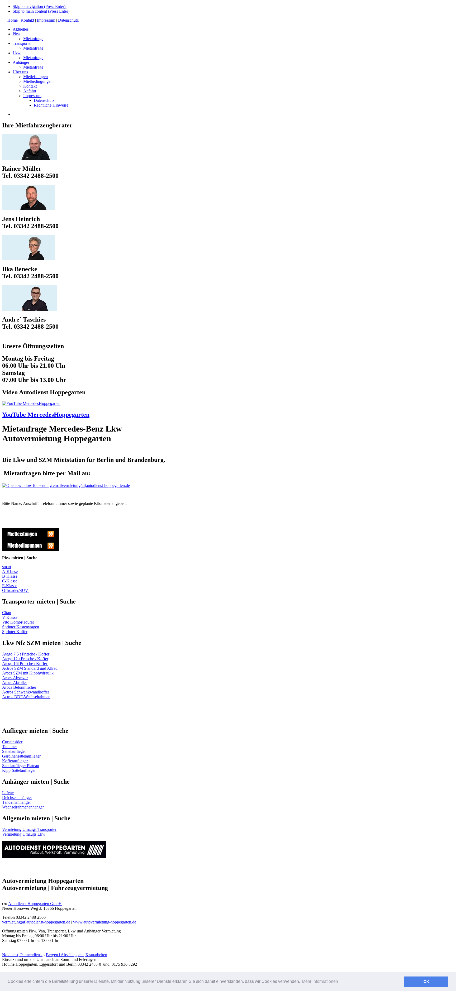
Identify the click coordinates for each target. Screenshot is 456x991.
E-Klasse (9, 585)
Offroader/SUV (15, 590)
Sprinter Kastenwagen (20, 627)
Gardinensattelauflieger (21, 756)
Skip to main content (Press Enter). (41, 11)
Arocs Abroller (14, 682)
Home (12, 20)
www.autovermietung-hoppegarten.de (104, 922)
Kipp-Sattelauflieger (19, 770)
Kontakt (27, 20)
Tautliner (9, 746)
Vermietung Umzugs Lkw (23, 834)
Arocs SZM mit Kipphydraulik (28, 673)
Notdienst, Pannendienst (22, 954)
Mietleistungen (35, 76)
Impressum (46, 20)
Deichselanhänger (17, 797)
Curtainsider (12, 742)
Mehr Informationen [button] (320, 981)
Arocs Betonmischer (19, 687)
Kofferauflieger (15, 761)
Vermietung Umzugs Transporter (29, 829)
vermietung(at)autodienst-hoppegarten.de (96, 485)
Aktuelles (20, 29)
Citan (6, 612)
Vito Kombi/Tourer (18, 622)
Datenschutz (68, 20)
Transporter (22, 43)
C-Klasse (9, 581)
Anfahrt (29, 91)
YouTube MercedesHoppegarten (45, 414)
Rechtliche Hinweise (51, 105)
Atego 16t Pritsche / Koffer (25, 663)
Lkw (17, 53)
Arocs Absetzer (15, 678)
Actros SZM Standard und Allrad (30, 668)
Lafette (8, 793)
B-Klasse (9, 576)
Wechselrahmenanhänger (23, 807)
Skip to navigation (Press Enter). (39, 6)
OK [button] (426, 981)
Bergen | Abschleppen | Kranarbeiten (76, 954)
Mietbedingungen (38, 81)
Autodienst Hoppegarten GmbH (35, 903)
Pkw (16, 34)
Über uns (20, 72)
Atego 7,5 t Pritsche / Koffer (25, 654)
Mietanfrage (33, 38)
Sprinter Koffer (14, 631)
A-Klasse (10, 571)
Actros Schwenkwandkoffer (25, 692)
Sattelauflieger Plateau (20, 765)
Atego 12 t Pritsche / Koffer (25, 659)
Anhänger (21, 62)
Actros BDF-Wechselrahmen (26, 697)
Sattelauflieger (14, 751)
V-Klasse (9, 617)
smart (6, 566)
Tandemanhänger (16, 802)
